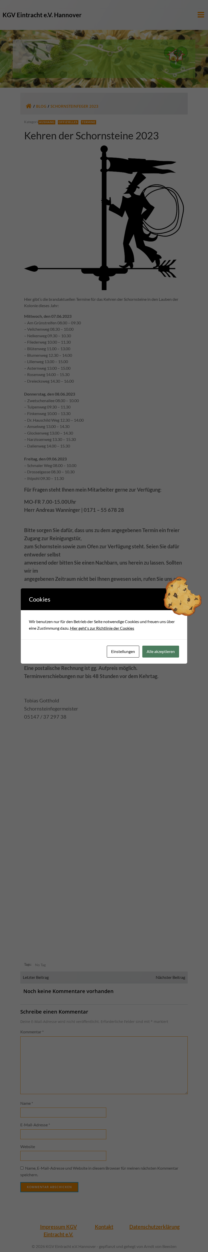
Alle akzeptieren (161, 651)
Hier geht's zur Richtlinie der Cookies (102, 628)
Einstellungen (123, 651)
